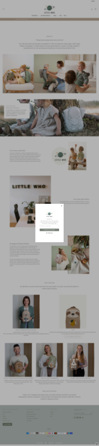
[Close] (62, 206)
